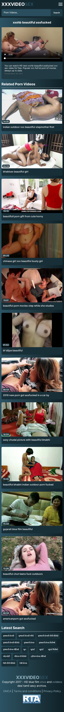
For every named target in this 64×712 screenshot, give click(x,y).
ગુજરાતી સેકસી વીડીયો (11, 642)
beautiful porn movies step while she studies (28, 305)
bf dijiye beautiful (13, 350)
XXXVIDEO (17, 4)
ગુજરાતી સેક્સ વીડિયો (11, 649)
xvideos (57, 681)
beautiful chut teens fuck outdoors (23, 573)
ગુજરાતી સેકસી (8, 636)
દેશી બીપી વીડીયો (9, 663)
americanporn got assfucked (19, 618)
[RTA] (32, 700)
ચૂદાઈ (41, 649)
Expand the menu (60, 4)
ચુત (24, 649)
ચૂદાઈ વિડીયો (53, 649)
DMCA (7, 691)
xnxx (43, 681)
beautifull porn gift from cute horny (23, 216)
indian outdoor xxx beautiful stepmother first (28, 126)
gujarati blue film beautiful (18, 529)
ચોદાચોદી (6, 656)
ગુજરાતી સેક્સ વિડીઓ (47, 642)
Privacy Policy (52, 691)
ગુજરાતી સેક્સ (29, 642)
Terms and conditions (27, 691)
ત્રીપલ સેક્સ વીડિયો (38, 656)
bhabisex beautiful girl (15, 171)
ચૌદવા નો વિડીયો (20, 656)
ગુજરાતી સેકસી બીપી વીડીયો (48, 636)
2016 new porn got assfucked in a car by (26, 395)
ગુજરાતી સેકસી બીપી (25, 636)
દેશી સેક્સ (23, 663)
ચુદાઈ (33, 649)
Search (56, 13)
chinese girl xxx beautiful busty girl (23, 261)
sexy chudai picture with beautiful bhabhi (26, 439)
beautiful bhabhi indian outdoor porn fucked (28, 484)
